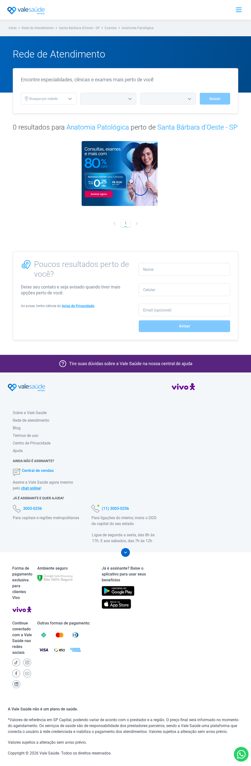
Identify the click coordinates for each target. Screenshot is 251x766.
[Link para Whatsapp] (241, 754)
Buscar (215, 99)
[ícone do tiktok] (16, 662)
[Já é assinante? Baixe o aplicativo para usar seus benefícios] (118, 591)
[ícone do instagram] (27, 662)
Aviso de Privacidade (78, 306)
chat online (30, 488)
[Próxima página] (136, 223)
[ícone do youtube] (27, 673)
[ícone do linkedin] (16, 684)
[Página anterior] (114, 223)
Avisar (184, 326)
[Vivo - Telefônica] (183, 387)
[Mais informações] (125, 552)
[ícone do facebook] (16, 673)
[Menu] (239, 10)
